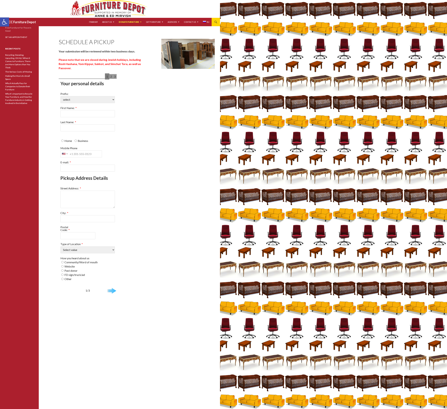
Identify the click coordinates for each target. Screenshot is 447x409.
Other (68, 279)
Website (69, 266)
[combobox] (65, 154)
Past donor (71, 270)
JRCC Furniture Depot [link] (20, 22)
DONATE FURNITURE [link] (129, 22)
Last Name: (67, 122)
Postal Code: (64, 228)
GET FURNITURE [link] (153, 22)
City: (63, 213)
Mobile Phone (68, 148)
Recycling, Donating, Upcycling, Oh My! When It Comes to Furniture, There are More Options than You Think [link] (17, 61)
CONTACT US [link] (190, 22)
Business (83, 140)
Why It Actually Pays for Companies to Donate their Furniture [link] (17, 86)
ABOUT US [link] (107, 22)
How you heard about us (74, 258)
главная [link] (93, 22)
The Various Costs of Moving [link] (18, 71)
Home (68, 140)
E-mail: (64, 162)
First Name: (67, 108)
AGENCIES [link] (172, 22)
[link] (4, 22)
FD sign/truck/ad (74, 274)
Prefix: (64, 93)
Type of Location (70, 244)
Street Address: (69, 188)
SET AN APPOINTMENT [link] (16, 37)
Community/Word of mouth (81, 262)
